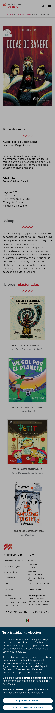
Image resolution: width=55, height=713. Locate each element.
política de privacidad (34, 677)
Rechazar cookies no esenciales (27, 707)
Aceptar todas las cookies (28, 700)
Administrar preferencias (15, 689)
